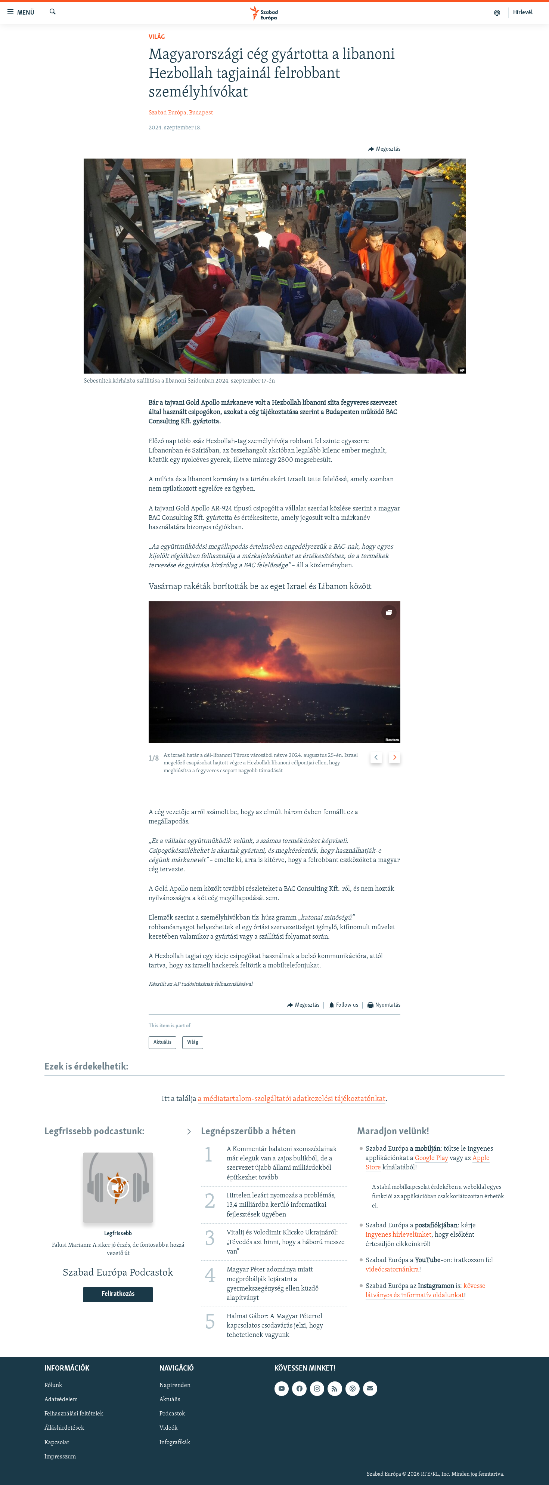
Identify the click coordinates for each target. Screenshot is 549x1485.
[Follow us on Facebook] (299, 1389)
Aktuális (169, 1400)
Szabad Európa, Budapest (181, 113)
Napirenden (174, 1386)
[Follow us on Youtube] (281, 1389)
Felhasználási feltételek (73, 1414)
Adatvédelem (61, 1400)
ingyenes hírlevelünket (398, 1235)
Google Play (431, 1158)
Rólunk (53, 1386)
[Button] (384, 149)
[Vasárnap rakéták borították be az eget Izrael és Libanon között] (274, 672)
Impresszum (60, 1457)
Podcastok (172, 1414)
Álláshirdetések (64, 1429)
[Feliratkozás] (370, 1389)
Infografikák (174, 1443)
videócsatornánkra (392, 1270)
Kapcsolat (56, 1443)
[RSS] (335, 1389)
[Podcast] (352, 1389)
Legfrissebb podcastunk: (94, 1132)
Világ (157, 37)
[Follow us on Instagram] (317, 1389)
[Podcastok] (497, 12)
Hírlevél (523, 13)
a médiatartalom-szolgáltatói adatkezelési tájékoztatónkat (291, 1099)
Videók (168, 1429)
